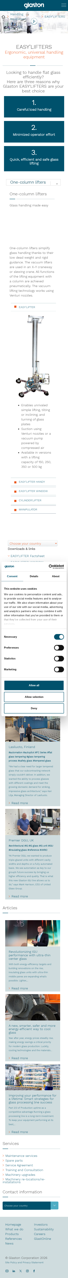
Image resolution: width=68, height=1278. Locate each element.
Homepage (13, 1224)
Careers (39, 1234)
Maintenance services (21, 1155)
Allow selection (34, 696)
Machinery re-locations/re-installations (24, 1180)
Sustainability (44, 1229)
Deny (34, 708)
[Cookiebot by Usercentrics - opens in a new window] (49, 566)
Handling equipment (18, 16)
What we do (14, 1229)
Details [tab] (34, 576)
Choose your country (16, 1205)
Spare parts (14, 1160)
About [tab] (56, 576)
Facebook (34, 1271)
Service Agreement (19, 1165)
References (13, 1238)
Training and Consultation (24, 1170)
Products (12, 1234)
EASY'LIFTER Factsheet (28, 556)
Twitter (20, 1271)
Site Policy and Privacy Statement (24, 1262)
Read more (20, 803)
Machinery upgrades (20, 1174)
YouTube (7, 1271)
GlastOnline (42, 1238)
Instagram (27, 1271)
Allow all (34, 685)
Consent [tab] (12, 576)
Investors (41, 1224)
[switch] (59, 648)
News (9, 1243)
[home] (3, 16)
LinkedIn (13, 1271)
